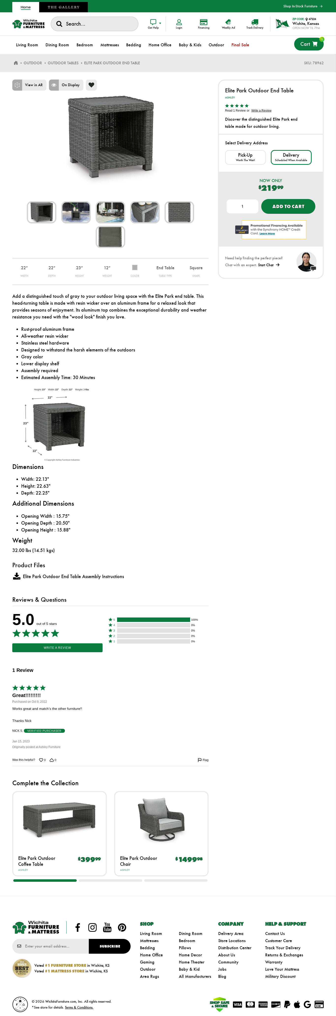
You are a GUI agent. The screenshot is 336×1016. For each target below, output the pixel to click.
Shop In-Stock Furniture (300, 6)
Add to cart (288, 206)
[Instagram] (92, 927)
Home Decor (190, 955)
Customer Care (278, 940)
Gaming (147, 962)
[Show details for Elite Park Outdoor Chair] (161, 820)
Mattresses (149, 940)
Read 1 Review (235, 110)
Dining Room (190, 933)
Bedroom (187, 940)
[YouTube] (107, 927)
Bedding (147, 947)
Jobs (222, 969)
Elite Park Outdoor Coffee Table (36, 861)
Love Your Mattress (282, 969)
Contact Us (275, 933)
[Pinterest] (122, 927)
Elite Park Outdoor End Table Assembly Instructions (73, 576)
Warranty (274, 962)
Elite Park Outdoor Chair (138, 861)
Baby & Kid (189, 969)
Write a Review (57, 648)
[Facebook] (78, 927)
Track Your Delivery (283, 947)
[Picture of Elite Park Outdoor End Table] (41, 212)
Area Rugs (149, 976)
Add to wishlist (91, 85)
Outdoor (147, 969)
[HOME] (15, 63)
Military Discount (280, 976)
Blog (222, 976)
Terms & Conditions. (79, 1007)
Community (228, 962)
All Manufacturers (195, 976)
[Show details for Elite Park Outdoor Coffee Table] (59, 820)
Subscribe (110, 946)
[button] (45, 880)
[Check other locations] (245, 157)
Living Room (151, 933)
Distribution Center (234, 947)
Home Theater (191, 962)
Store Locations (231, 940)
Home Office (151, 955)
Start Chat (266, 265)
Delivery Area (231, 933)
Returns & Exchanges (284, 955)
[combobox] (94, 24)
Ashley (23, 870)
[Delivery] (291, 157)
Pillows (185, 947)
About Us (226, 955)
